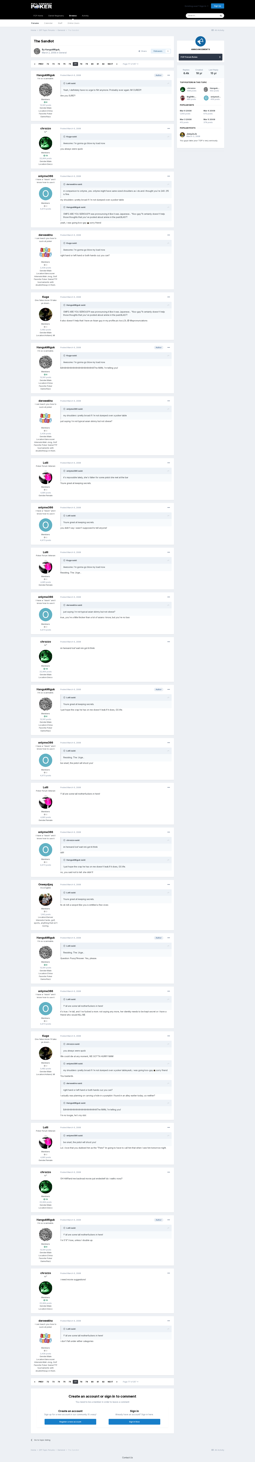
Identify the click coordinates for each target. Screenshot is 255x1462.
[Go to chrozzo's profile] (45, 143)
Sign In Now (134, 1422)
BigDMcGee (192, 96)
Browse (73, 15)
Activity (85, 15)
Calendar (48, 23)
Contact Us (127, 1457)
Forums (35, 23)
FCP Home (38, 15)
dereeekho (46, 234)
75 (64, 64)
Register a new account (70, 1422)
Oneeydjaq (45, 884)
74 (59, 64)
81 (98, 64)
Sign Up (217, 6)
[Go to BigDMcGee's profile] (182, 97)
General (63, 52)
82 (103, 64)
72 (48, 64)
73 (53, 64)
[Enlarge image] (88, 222)
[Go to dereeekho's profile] (45, 252)
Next (110, 64)
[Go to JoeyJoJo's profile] (182, 134)
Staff (60, 23)
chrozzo (45, 128)
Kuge (45, 296)
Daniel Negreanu (56, 15)
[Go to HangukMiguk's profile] (37, 51)
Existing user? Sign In (196, 6)
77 (75, 64)
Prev (41, 64)
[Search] (221, 15)
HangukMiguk (52, 49)
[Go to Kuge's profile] (45, 314)
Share (143, 51)
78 (81, 64)
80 (92, 64)
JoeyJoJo (192, 134)
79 (86, 64)
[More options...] (169, 75)
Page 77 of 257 (130, 64)
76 (70, 64)
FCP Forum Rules (189, 57)
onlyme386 (45, 176)
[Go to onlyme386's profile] (45, 193)
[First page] (35, 64)
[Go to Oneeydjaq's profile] (45, 899)
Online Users (73, 23)
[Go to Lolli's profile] (45, 477)
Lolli (45, 462)
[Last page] (117, 64)
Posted (70, 75)
